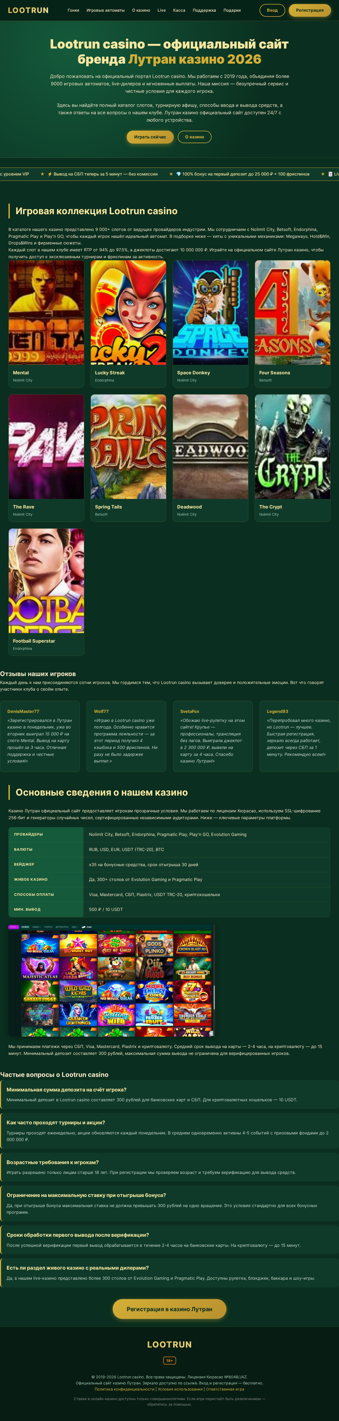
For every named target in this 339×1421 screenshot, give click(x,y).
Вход (272, 10)
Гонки (73, 10)
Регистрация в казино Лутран (169, 1308)
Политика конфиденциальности (124, 1389)
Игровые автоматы (106, 10)
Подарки (232, 10)
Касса (179, 10)
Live (162, 10)
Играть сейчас (150, 136)
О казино (141, 10)
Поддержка (204, 10)
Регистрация (310, 10)
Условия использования (180, 1389)
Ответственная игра (225, 1389)
